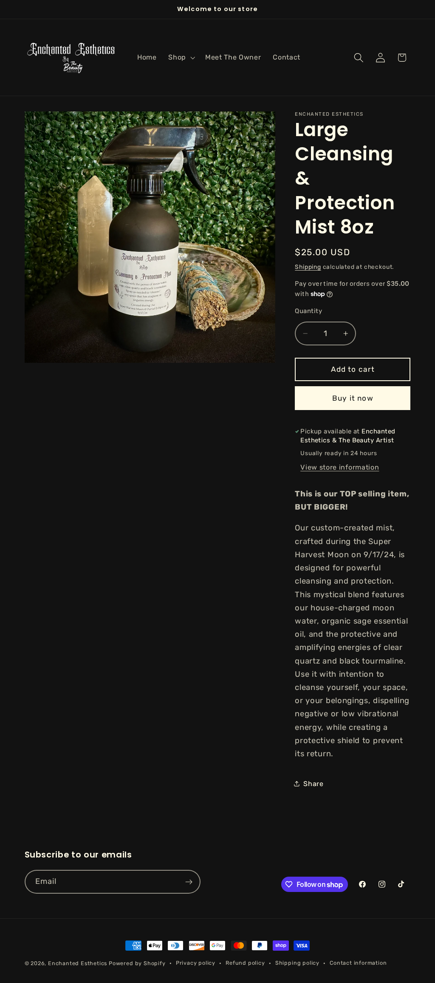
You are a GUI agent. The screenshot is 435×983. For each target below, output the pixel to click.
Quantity (308, 311)
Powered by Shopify (137, 963)
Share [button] (313, 784)
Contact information (358, 963)
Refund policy (245, 963)
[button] (180, 57)
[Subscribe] (189, 882)
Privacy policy (195, 963)
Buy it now (352, 398)
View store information (339, 467)
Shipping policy (297, 963)
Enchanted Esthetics (77, 963)
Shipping (308, 266)
